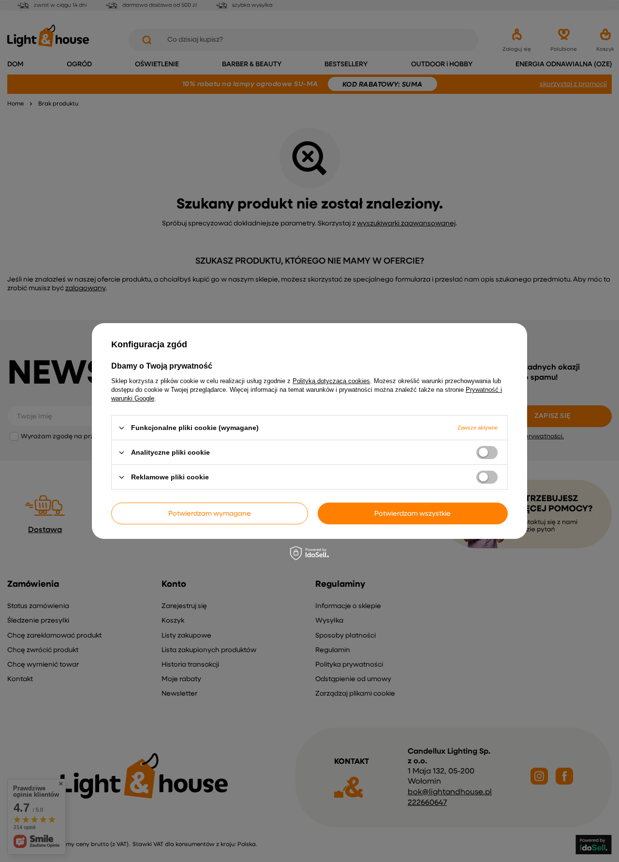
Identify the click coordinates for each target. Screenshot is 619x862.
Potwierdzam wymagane (209, 513)
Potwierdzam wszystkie (412, 513)
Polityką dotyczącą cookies (331, 381)
